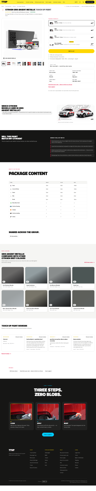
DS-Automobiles (13, 236)
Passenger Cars (33, 455)
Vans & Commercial (34, 462)
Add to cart (71, 51)
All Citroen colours (14, 371)
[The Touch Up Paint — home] (4, 2)
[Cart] (83, 2)
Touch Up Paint (20, 2)
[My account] (80, 2)
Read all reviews (5, 354)
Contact (61, 472)
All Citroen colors (88, 262)
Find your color (90, 2)
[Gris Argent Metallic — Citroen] (9, 63)
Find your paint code (39, 2)
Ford (46, 462)
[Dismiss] (14, 486)
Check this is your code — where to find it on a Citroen (60, 84)
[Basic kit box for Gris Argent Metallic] (4, 63)
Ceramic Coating (29, 2)
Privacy (76, 465)
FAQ (64, 2)
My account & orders (64, 452)
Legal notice (77, 452)
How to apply (48, 2)
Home (3, 6)
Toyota (46, 457)
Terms (76, 455)
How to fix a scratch (64, 460)
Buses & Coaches (33, 467)
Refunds (77, 462)
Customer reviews (57, 2)
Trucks (31, 465)
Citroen (14, 6)
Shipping (77, 460)
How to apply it (51, 87)
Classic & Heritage (33, 460)
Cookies (76, 467)
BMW (46, 455)
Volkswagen (47, 452)
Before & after (63, 467)
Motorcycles (32, 457)
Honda (46, 460)
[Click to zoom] (23, 39)
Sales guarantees (63, 470)
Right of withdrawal (79, 457)
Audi (46, 465)
